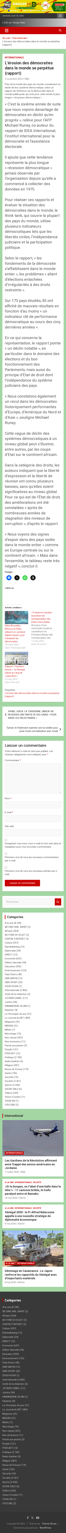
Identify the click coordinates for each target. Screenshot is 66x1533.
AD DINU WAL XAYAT (16, 927)
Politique (9, 1057)
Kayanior (9, 1010)
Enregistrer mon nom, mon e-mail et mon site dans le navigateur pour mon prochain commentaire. (33, 845)
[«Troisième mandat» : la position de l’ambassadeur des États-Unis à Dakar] (44, 628)
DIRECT (9, 954)
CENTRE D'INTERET (15, 938)
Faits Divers (11, 974)
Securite (9, 1077)
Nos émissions (13, 1041)
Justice (8, 1002)
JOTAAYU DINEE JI (14, 998)
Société (9, 1081)
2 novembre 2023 (14, 79)
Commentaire (13, 760)
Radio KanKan (12, 1061)
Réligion (9, 1065)
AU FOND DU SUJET (15, 934)
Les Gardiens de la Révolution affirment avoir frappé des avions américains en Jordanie (31, 1164)
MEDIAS (9, 1025)
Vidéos (8, 1092)
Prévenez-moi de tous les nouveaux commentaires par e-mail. (32, 859)
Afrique (8, 930)
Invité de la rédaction (16, 994)
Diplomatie (10, 950)
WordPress (45, 1527)
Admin (22, 1198)
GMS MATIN (11, 978)
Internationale (14, 57)
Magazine (10, 1021)
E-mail (9, 812)
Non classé (11, 1037)
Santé (8, 1073)
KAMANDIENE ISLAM (16, 1006)
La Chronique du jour (16, 1013)
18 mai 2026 (11, 1198)
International (14, 1116)
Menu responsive (60, 15)
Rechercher (58, 901)
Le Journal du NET (14, 1017)
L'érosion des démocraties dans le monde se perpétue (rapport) (32, 695)
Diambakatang (12, 946)
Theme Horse (49, 1523)
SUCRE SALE (11, 1089)
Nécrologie (10, 1033)
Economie (10, 958)
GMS (27, 79)
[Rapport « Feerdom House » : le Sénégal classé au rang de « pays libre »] (16, 658)
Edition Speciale (13, 962)
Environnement (13, 970)
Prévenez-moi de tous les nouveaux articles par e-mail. (31, 873)
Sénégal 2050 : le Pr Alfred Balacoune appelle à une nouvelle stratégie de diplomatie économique (29, 1216)
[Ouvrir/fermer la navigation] (6, 30)
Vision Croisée (12, 1096)
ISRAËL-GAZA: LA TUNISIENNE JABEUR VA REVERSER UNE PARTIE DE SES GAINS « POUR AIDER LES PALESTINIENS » (32, 714)
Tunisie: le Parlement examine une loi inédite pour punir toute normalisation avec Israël (32, 729)
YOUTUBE (10, 1104)
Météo (8, 1029)
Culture (8, 942)
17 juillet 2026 (12, 1172)
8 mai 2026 (10, 1223)
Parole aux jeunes (14, 1045)
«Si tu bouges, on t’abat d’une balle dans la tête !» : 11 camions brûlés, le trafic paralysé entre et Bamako (33, 1190)
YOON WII (10, 1100)
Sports (8, 1085)
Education (10, 966)
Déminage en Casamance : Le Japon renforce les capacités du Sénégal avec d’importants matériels (31, 1274)
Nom (8, 798)
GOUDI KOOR (11, 986)
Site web (9, 826)
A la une (9, 923)
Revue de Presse (13, 1069)
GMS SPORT (11, 982)
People (8, 1049)
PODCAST (10, 1053)
